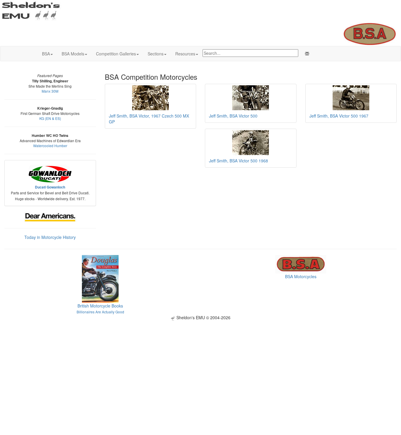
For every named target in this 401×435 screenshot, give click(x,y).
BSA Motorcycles (300, 276)
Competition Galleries (116, 54)
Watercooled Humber (50, 145)
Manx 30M (50, 91)
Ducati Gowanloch (50, 187)
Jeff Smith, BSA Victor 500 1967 (338, 116)
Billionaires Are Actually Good (100, 311)
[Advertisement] (200, 362)
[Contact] (306, 53)
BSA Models (73, 54)
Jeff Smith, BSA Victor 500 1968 (238, 161)
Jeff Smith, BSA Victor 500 (233, 116)
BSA (46, 54)
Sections (156, 54)
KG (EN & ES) (50, 118)
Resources (185, 54)
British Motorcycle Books (100, 306)
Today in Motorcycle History (50, 237)
